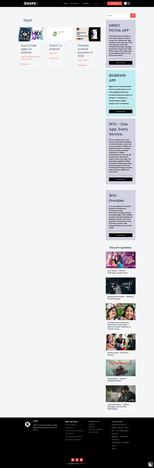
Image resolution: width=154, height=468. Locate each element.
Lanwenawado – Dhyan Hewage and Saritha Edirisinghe (118, 406)
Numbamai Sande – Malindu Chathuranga (121, 297)
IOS (55, 53)
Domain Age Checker (73, 436)
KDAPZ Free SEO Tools (120, 428)
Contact (91, 424)
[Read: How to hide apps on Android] (31, 34)
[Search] (133, 15)
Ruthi (114, 448)
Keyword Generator (73, 439)
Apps (30, 59)
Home (65, 3)
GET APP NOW (120, 63)
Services (85, 3)
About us (92, 427)
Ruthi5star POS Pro (119, 425)
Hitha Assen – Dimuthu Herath (118, 353)
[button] (78, 3)
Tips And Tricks (27, 57)
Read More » (26, 64)
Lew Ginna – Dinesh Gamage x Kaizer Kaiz (117, 271)
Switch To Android (55, 47)
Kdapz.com (83, 463)
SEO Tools (74, 3)
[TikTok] (77, 459)
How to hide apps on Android (28, 49)
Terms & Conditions (95, 429)
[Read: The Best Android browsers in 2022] (87, 34)
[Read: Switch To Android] (59, 34)
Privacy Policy (93, 432)
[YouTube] (72, 459)
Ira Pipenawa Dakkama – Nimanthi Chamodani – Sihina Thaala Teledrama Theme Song (119, 325)
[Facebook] (81, 459)
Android (37, 57)
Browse (96, 3)
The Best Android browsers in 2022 (85, 51)
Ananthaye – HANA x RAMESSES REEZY (117, 379)
